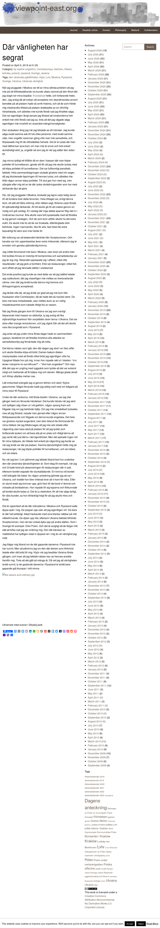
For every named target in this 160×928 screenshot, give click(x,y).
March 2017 (94, 438)
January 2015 (95, 537)
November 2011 (97, 677)
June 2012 (94, 649)
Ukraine (89, 884)
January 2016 (95, 493)
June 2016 (94, 473)
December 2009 (97, 753)
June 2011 (94, 689)
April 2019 (93, 338)
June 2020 (94, 286)
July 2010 (93, 725)
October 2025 (95, 90)
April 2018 (93, 386)
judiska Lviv (111, 824)
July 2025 (93, 102)
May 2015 (93, 521)
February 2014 (96, 577)
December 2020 (97, 262)
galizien (111, 817)
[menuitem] (74, 30)
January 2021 (95, 258)
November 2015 (97, 501)
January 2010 (95, 749)
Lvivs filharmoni (111, 847)
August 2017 (95, 418)
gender (87, 821)
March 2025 (94, 118)
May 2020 (93, 290)
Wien (96, 885)
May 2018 (93, 382)
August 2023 (95, 182)
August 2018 (95, 370)
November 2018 (97, 358)
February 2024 (96, 162)
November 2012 (97, 633)
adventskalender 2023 (94, 795)
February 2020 (96, 302)
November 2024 (97, 134)
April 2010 (93, 737)
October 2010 (95, 713)
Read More (152, 923)
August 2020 (95, 278)
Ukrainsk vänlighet (32, 81)
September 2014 (97, 553)
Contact (106, 30)
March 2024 (94, 158)
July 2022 (93, 202)
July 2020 (93, 282)
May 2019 (93, 334)
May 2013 (93, 609)
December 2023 (97, 166)
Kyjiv (42, 77)
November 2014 (97, 545)
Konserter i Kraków (97, 836)
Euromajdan (101, 812)
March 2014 (94, 573)
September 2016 (97, 462)
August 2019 (95, 326)
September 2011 (97, 685)
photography (99, 855)
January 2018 (95, 398)
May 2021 (93, 242)
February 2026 (96, 74)
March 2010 (94, 741)
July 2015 (93, 513)
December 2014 (97, 541)
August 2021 (95, 230)
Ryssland (66, 77)
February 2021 (96, 254)
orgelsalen (89, 855)
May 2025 (93, 110)
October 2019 (95, 318)
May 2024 (93, 150)
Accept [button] (130, 923)
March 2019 (94, 342)
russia (100, 872)
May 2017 (93, 430)
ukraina (45, 73)
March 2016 (94, 485)
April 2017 (93, 434)
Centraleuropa (45, 69)
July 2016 (93, 470)
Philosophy (120, 30)
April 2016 (93, 482)
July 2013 (93, 601)
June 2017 (94, 426)
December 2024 (97, 130)
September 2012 (97, 641)
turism (103, 881)
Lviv (48, 77)
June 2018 (94, 378)
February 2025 (96, 122)
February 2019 (96, 346)
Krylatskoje (39, 95)
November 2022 (97, 198)
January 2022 (95, 214)
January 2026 (95, 78)
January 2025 (95, 126)
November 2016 (97, 453)
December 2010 (97, 709)
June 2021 (94, 238)
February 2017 (96, 442)
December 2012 (97, 629)
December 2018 (97, 354)
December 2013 (97, 585)
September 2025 (97, 94)
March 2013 (94, 617)
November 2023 (97, 170)
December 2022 (97, 194)
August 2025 (95, 98)
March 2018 (94, 390)
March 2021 (94, 250)
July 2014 (93, 557)
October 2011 (95, 681)
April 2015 (93, 525)
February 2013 (96, 621)
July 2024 (93, 142)
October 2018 (95, 362)
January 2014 (95, 581)
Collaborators (151, 30)
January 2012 (95, 669)
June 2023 (94, 190)
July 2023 (93, 186)
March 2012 (94, 661)
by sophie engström (24, 69)
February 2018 (96, 394)
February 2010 (96, 745)
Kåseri (68, 69)
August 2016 (95, 466)
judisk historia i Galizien (96, 828)
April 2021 (93, 246)
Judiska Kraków (98, 824)
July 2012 (93, 645)
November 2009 (97, 757)
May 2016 (93, 478)
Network (135, 30)
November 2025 (97, 86)
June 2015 (94, 517)
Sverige (35, 73)
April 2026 (93, 66)
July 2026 (93, 54)
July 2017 (93, 422)
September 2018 (97, 366)
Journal (73, 30)
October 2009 (95, 761)
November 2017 (97, 406)
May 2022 (93, 206)
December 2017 (97, 402)
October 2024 (95, 138)
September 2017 (97, 414)
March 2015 (94, 529)
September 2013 (97, 597)
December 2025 (97, 82)
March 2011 (94, 701)
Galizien (58, 69)
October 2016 (95, 458)
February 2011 (96, 705)
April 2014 (93, 569)
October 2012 (95, 637)
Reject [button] (141, 923)
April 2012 (93, 657)
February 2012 (96, 665)
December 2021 (97, 218)
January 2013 (95, 625)
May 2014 (93, 565)
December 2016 (97, 450)
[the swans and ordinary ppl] (40, 597)
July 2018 (93, 374)
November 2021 (97, 222)
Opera (108, 851)
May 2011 (93, 693)
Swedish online (90, 30)
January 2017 (95, 446)
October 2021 (95, 226)
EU (94, 813)
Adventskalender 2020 (94, 784)
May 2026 (93, 62)
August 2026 (95, 50)
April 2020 (93, 294)
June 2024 (94, 146)
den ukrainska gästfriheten (23, 77)
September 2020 (97, 274)
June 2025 (94, 106)
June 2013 (94, 605)
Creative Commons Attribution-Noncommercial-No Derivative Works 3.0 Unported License (100, 901)
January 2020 (95, 306)
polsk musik (101, 868)
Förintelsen (100, 817)
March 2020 (94, 298)
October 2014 (95, 549)
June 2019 (94, 330)
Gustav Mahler (99, 821)
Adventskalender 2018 (94, 776)
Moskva (55, 77)
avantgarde (109, 795)
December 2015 (97, 498)
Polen (89, 859)
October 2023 (95, 174)
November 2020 (97, 266)
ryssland (25, 73)
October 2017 (95, 410)
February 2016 (96, 490)
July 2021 (93, 234)
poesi (108, 855)
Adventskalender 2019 (94, 780)
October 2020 (95, 270)
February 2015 (96, 533)
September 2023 (97, 178)
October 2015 (95, 505)
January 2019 (95, 350)
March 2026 (94, 70)
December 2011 (97, 673)
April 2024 (93, 154)
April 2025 (93, 114)
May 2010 (93, 733)
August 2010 (95, 721)
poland (15, 73)
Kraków (91, 840)
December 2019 (97, 310)
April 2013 (93, 613)
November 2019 (97, 314)
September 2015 (97, 510)
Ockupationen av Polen (95, 851)
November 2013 (97, 589)
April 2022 (93, 210)
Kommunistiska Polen (106, 832)
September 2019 (97, 322)
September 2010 (97, 717)
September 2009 (97, 765)
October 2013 (95, 593)
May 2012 (93, 653)
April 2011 (93, 697)
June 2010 (94, 729)
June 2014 (94, 561)
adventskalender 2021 (94, 787)
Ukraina (16, 81)
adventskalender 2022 (94, 791)
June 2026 (94, 58)
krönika (6, 73)
